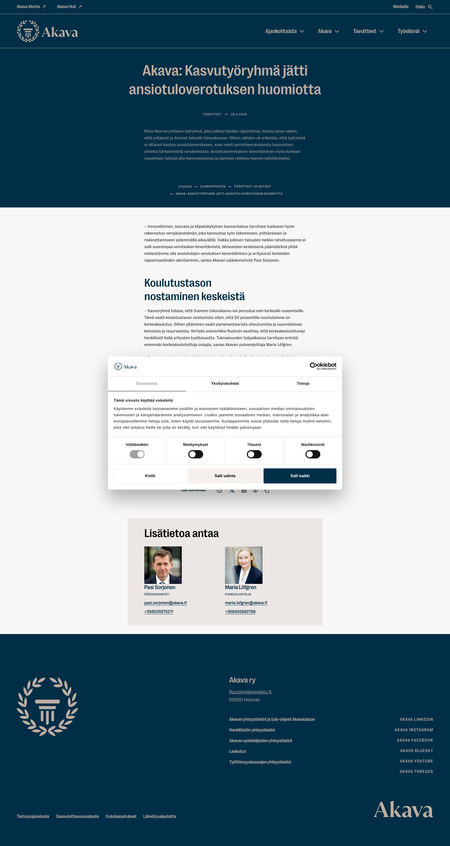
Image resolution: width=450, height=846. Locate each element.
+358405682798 (240, 611)
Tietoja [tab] (303, 383)
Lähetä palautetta (159, 816)
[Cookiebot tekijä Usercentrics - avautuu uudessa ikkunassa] (313, 366)
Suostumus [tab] (147, 383)
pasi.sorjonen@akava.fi (165, 602)
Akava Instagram (414, 730)
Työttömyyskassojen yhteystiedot (260, 762)
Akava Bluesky (416, 750)
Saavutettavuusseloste (77, 816)
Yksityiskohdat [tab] (225, 383)
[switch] (195, 453)
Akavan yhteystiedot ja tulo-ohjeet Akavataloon (272, 719)
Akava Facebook (415, 740)
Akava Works (28, 6)
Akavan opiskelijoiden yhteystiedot (260, 740)
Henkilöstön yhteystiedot (252, 730)
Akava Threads (416, 771)
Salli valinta (225, 475)
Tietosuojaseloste (33, 816)
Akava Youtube (416, 761)
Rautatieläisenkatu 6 (251, 692)
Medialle (401, 6)
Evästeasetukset (121, 816)
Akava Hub (66, 6)
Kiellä (150, 475)
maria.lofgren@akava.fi (246, 602)
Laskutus (237, 751)
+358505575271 (158, 611)
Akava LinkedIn (416, 719)
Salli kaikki (300, 475)
